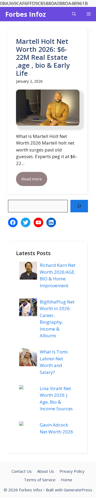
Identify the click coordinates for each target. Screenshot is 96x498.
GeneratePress (78, 489)
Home (66, 479)
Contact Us (21, 471)
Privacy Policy (72, 471)
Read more (31, 179)
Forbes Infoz (25, 14)
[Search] (79, 206)
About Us (45, 471)
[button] (74, 14)
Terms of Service (39, 479)
